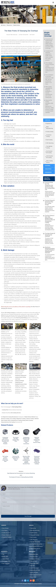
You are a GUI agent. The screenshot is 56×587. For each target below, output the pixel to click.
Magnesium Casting (21, 418)
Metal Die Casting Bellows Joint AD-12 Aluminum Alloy (36, 440)
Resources (48, 172)
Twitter (25, 580)
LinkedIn (28, 580)
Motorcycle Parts (34, 572)
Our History (4, 530)
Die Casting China (16, 406)
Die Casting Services (16, 412)
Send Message (28, 516)
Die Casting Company (10, 312)
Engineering (49, 123)
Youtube (31, 580)
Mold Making (24, 317)
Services (47, 120)
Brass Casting (11, 420)
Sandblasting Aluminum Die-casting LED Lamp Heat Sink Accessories (26, 440)
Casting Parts (5, 409)
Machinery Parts (34, 556)
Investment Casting (48, 135)
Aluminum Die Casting (10, 422)
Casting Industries (33, 370)
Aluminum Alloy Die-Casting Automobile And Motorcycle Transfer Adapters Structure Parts (26, 460)
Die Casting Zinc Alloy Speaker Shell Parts (16, 439)
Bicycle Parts (33, 577)
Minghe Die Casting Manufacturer (10, 416)
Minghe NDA (5, 556)
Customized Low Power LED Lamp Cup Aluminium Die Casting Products (5, 440)
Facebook (22, 580)
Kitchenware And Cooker (36, 574)
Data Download (5, 563)
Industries (48, 169)
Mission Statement (6, 535)
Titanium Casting (30, 418)
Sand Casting (49, 139)
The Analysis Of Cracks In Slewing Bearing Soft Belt (21, 477)
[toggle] (53, 2)
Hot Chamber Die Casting (15, 316)
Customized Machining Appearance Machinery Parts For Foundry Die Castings (37, 460)
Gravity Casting (22, 377)
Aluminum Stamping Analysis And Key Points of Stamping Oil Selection (50, 250)
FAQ (3, 554)
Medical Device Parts (35, 570)
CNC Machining (49, 143)
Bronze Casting (18, 420)
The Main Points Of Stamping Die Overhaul (50, 235)
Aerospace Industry (34, 558)
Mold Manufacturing (49, 127)
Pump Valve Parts (34, 563)
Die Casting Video (6, 561)
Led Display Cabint (34, 568)
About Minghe (5, 528)
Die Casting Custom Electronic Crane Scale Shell (5, 459)
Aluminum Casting (5, 418)
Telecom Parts (33, 561)
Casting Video (25, 420)
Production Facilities (6, 537)
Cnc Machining (17, 317)
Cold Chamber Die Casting (27, 316)
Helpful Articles (27, 416)
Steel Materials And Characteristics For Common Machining (21, 473)
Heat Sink (32, 565)
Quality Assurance (6, 532)
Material (33, 416)
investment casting (19, 375)
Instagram (33, 580)
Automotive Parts (34, 554)
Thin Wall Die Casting (49, 147)
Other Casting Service (49, 161)
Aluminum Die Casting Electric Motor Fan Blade (15, 458)
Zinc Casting (13, 418)
